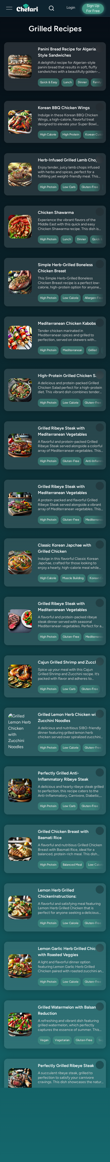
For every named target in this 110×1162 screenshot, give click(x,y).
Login (71, 8)
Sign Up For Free (93, 8)
